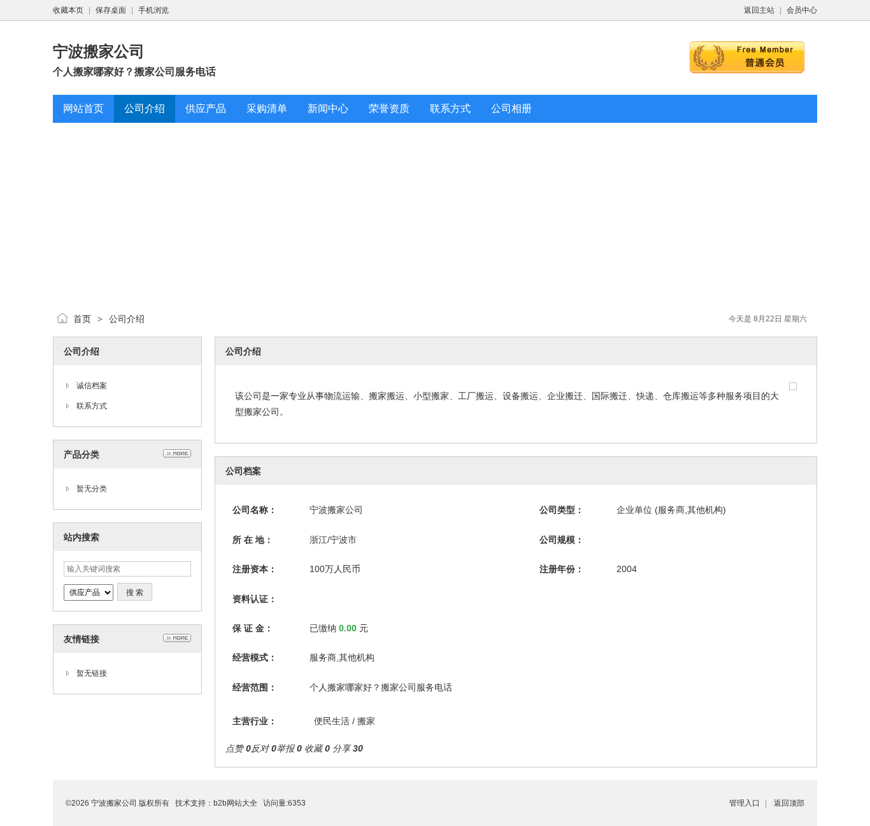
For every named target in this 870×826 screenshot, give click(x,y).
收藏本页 (68, 10)
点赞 (238, 748)
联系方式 (91, 406)
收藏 (317, 748)
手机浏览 (153, 10)
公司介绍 (127, 319)
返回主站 (759, 10)
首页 (82, 319)
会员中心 (802, 10)
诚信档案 (91, 385)
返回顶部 (789, 803)
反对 (263, 748)
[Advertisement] (435, 212)
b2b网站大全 (235, 803)
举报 (289, 748)
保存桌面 (111, 10)
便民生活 (332, 721)
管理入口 (744, 803)
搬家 (366, 721)
